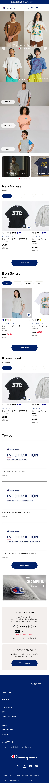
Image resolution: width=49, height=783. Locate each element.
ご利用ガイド (7, 707)
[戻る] (3, 48)
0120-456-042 (26, 626)
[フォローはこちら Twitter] (18, 766)
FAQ (4, 712)
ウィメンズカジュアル (8, 323)
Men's (17, 196)
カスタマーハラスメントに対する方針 (24, 638)
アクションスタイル (7, 236)
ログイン (13, 684)
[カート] (37, 8)
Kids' (39, 196)
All (7, 196)
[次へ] (45, 48)
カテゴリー (6, 693)
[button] (19, 178)
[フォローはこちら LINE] (36, 766)
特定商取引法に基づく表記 (24, 775)
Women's (28, 196)
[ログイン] (28, 8)
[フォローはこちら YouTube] (30, 766)
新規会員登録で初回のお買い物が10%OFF (24, 2)
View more (24, 263)
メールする (26, 663)
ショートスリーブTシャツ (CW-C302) (12, 327)
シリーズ (5, 700)
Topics (4, 725)
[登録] (43, 747)
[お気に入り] (32, 8)
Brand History (7, 730)
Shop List (5, 734)
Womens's (29, 368)
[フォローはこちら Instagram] (24, 766)
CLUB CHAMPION (9, 716)
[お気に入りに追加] (29, 233)
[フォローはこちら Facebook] (12, 766)
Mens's (17, 368)
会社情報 (36, 775)
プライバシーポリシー (8, 775)
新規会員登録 (36, 684)
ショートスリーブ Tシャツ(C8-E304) (14, 239)
